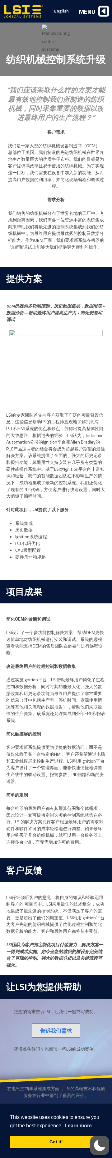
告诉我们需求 (56, 1030)
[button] (99, 1145)
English (61, 11)
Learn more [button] (78, 1125)
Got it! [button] (56, 1141)
